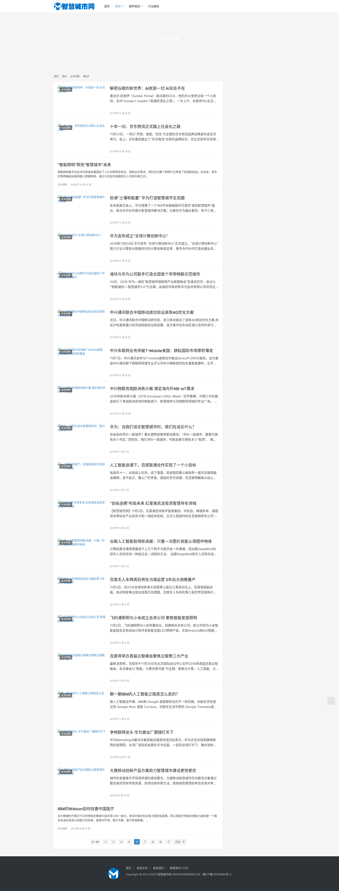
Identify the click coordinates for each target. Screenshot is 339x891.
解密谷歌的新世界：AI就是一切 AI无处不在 (147, 88)
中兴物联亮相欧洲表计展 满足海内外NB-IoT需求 (152, 388)
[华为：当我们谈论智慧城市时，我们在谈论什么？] (82, 439)
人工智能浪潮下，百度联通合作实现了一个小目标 (153, 465)
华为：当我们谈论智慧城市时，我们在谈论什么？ (153, 427)
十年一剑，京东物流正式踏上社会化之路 (145, 126)
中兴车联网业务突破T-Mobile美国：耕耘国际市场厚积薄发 (161, 350)
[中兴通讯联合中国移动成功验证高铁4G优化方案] (82, 325)
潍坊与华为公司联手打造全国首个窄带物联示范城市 (155, 274)
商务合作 (142, 868)
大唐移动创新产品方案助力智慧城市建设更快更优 (153, 770)
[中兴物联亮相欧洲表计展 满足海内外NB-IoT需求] (82, 401)
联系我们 (158, 868)
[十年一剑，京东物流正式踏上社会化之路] (82, 139)
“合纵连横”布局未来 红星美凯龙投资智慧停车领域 (153, 503)
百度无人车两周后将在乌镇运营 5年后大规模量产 (153, 579)
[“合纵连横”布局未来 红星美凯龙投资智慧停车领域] (82, 515)
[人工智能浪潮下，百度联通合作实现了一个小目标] (82, 477)
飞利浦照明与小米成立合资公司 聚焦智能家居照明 (153, 618)
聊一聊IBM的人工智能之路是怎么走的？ (145, 694)
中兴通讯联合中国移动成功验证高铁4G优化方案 (152, 312)
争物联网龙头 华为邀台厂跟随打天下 (142, 732)
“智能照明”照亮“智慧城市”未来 (84, 165)
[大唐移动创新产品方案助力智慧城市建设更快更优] (82, 783)
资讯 (118, 6)
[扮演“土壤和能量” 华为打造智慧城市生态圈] (82, 210)
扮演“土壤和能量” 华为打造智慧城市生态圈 (147, 198)
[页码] (183, 842)
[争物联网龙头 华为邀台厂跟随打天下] (82, 744)
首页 (107, 6)
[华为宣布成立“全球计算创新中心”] (82, 248)
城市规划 (134, 6)
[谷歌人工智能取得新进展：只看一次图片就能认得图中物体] (82, 554)
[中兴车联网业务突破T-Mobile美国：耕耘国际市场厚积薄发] (82, 363)
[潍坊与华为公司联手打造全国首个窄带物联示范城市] (82, 286)
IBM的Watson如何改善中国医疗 (86, 809)
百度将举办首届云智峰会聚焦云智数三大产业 (149, 656)
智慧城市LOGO (179, 868)
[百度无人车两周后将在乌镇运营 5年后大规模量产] (82, 592)
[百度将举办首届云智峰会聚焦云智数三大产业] (82, 668)
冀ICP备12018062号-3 (217, 874)
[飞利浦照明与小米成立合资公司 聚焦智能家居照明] (82, 630)
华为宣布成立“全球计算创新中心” (139, 236)
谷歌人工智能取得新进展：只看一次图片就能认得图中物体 (161, 541)
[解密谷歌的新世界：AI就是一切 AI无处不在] (82, 100)
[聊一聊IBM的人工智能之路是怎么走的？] (82, 706)
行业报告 (153, 6)
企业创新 (66, 89)
